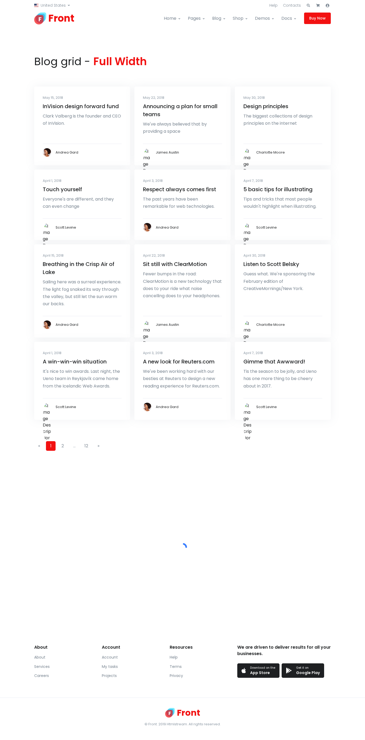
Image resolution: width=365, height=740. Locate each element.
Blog (216, 18)
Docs (286, 18)
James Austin (167, 152)
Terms (176, 666)
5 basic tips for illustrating (278, 189)
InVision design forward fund (81, 106)
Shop (238, 18)
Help (273, 5)
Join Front (234, 564)
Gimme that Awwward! (274, 361)
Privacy (176, 675)
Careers (41, 675)
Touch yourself (62, 189)
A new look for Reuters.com (179, 361)
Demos (262, 18)
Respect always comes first (179, 189)
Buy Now (317, 18)
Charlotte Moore (270, 152)
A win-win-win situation (75, 361)
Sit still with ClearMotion (175, 264)
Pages (194, 18)
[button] (52, 5)
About (39, 657)
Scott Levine (66, 227)
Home (170, 18)
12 (86, 446)
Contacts (292, 5)
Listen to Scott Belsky (271, 264)
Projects (109, 675)
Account (110, 657)
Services (42, 666)
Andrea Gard (67, 152)
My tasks (110, 666)
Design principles (265, 106)
